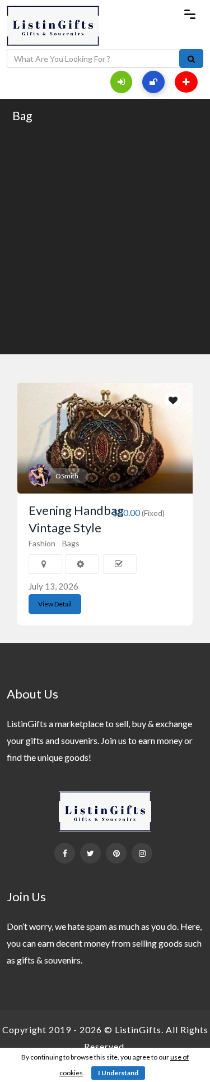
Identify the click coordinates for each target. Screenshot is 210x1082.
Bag (22, 115)
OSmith (66, 476)
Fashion (42, 543)
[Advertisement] (105, 238)
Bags (71, 543)
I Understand (118, 1073)
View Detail (55, 604)
